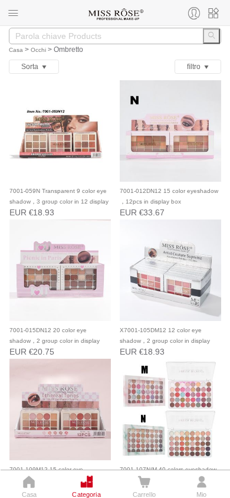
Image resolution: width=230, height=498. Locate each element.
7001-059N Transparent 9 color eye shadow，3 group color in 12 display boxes (59, 201)
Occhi (38, 50)
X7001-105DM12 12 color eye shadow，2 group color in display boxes (165, 341)
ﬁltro (195, 67)
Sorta (31, 67)
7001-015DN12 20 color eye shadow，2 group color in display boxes (54, 341)
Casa (16, 50)
